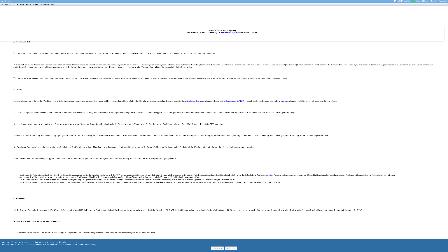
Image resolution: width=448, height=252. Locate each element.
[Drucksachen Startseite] (2, 4)
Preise (404, 1)
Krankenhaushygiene (194, 101)
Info (6, 4)
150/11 (41, 4)
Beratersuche (443, 1)
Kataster (419, 1)
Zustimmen (217, 248)
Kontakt (433, 1)
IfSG (241, 101)
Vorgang (27, 4)
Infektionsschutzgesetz (229, 33)
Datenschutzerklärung (87, 244)
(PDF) (408, 1)
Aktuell (397, 1)
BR (413, 1)
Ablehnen (231, 248)
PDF (44, 4)
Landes (283, 101)
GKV (271, 175)
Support (426, 1)
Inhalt (22, 4)
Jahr (10, 4)
